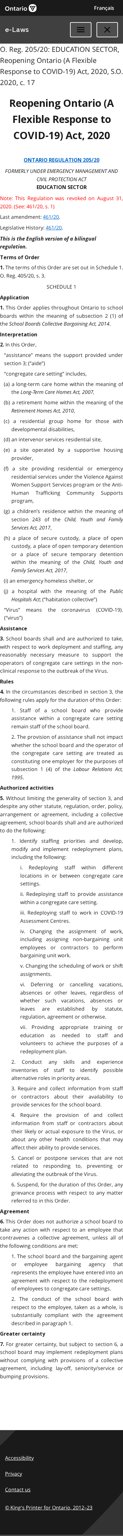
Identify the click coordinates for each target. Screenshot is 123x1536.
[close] (107, 29)
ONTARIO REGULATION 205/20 (61, 160)
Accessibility (19, 1457)
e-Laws (17, 30)
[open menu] (80, 29)
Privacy (13, 1473)
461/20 (51, 216)
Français (104, 7)
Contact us (18, 1489)
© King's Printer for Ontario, (48, 1507)
